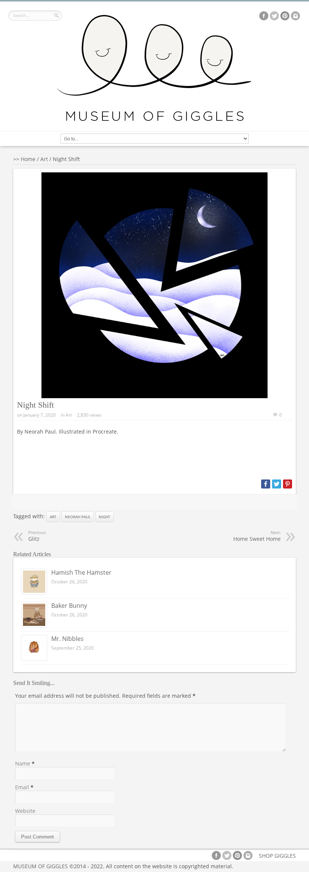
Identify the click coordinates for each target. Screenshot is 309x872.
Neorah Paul (77, 516)
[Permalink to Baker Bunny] (34, 625)
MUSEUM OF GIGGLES (40, 866)
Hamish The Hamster (81, 572)
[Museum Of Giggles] (154, 119)
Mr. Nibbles (67, 639)
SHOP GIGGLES (277, 855)
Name (22, 763)
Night (104, 516)
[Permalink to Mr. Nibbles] (34, 658)
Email (22, 787)
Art (44, 159)
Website (25, 810)
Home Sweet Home (257, 536)
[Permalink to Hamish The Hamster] (34, 592)
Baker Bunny (69, 605)
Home (28, 159)
